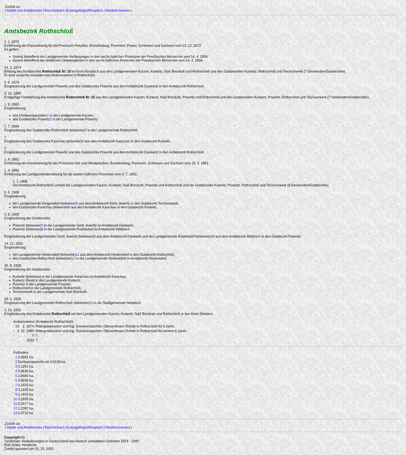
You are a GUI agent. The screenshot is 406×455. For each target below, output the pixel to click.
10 (213, 236)
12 (73, 258)
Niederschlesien (118, 10)
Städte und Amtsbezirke (24, 10)
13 (91, 303)
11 (77, 254)
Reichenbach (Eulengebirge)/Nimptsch (74, 10)
